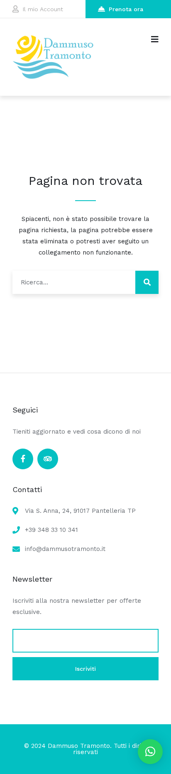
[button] (150, 751)
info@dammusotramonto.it (65, 549)
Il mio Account (42, 9)
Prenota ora (126, 9)
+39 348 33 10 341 (51, 530)
